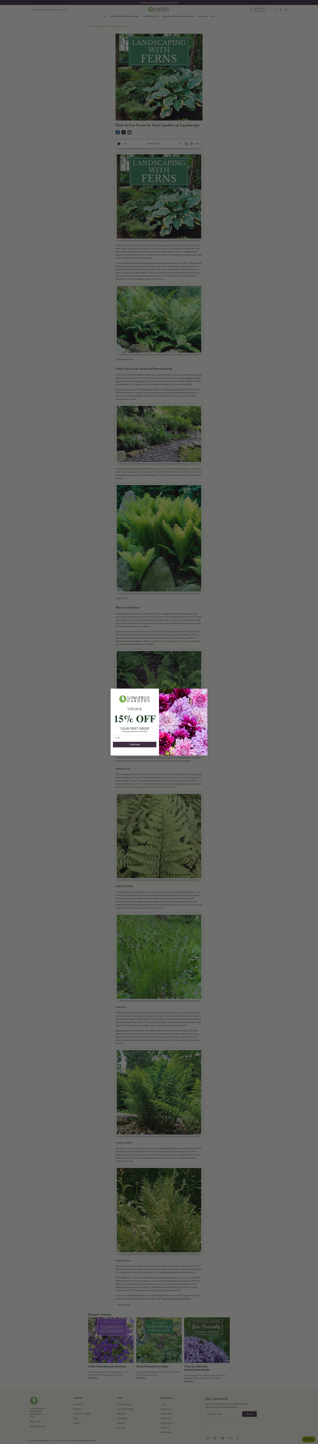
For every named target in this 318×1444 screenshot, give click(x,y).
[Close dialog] (204, 692)
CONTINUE (135, 744)
